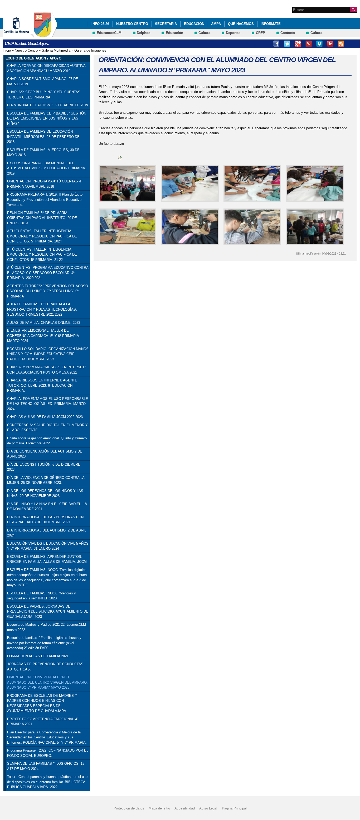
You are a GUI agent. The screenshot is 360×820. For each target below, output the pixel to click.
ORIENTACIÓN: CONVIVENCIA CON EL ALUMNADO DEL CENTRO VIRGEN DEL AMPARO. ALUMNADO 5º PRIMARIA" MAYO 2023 (47, 682)
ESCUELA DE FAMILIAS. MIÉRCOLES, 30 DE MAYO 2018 (43, 152)
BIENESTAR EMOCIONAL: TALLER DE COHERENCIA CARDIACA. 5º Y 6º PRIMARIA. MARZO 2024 (43, 336)
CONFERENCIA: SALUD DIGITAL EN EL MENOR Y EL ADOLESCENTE (47, 427)
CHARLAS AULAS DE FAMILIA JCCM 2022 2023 (45, 417)
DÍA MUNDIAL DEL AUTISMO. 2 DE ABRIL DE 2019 (47, 105)
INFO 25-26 (100, 24)
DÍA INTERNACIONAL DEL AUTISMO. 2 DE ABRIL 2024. (46, 533)
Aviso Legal (208, 808)
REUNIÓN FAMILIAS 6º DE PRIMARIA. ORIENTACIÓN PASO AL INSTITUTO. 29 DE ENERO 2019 (42, 218)
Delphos (143, 33)
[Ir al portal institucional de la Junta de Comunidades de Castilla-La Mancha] (23, 35)
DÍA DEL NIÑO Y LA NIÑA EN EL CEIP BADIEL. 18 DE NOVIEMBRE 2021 (47, 506)
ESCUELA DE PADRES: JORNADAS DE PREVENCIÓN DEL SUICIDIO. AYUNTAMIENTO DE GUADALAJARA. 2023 (47, 611)
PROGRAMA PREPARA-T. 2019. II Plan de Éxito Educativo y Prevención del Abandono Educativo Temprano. (44, 199)
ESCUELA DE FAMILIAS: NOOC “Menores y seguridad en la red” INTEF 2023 (41, 595)
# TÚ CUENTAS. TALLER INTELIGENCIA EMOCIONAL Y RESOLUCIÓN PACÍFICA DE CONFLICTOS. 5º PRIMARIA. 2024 (42, 236)
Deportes (233, 33)
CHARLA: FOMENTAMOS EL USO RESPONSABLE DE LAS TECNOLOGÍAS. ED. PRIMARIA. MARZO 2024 (47, 404)
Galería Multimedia (56, 50)
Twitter (287, 44)
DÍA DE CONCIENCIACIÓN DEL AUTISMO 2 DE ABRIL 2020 (44, 454)
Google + (298, 44)
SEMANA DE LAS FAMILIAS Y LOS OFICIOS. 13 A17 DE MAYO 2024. (45, 766)
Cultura (204, 33)
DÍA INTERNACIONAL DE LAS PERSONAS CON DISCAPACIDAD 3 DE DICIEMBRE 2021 (45, 519)
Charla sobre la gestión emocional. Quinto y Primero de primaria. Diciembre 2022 (47, 440)
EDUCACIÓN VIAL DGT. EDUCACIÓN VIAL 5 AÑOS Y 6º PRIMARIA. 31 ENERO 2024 (48, 546)
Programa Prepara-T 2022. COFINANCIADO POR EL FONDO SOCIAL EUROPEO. (47, 753)
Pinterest (308, 44)
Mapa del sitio (159, 808)
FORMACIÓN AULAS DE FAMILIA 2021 (38, 656)
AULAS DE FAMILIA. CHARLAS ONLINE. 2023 (43, 323)
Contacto (287, 33)
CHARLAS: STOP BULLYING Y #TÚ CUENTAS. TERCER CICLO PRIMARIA (44, 94)
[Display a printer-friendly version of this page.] (120, 157)
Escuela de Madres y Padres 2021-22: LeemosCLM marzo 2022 (46, 627)
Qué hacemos (241, 24)
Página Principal (234, 808)
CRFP (260, 33)
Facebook (276, 44)
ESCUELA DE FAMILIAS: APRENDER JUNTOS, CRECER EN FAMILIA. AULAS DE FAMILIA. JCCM (47, 559)
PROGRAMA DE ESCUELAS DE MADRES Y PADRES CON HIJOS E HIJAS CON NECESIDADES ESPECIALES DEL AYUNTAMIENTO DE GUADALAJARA (42, 703)
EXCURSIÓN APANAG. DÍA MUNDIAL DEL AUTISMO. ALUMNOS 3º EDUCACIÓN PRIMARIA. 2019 (46, 168)
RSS (341, 44)
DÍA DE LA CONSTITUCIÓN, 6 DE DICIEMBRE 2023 (43, 467)
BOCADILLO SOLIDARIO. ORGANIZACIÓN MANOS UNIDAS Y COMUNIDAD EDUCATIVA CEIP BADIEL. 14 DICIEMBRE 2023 (48, 354)
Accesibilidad (184, 808)
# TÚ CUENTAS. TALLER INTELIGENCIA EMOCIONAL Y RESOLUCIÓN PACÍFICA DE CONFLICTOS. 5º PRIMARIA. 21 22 (42, 254)
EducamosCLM (109, 33)
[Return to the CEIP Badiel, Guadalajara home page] (43, 35)
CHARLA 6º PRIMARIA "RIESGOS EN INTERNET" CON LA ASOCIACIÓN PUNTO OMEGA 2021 (46, 369)
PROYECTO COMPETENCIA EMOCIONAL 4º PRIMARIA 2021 (42, 721)
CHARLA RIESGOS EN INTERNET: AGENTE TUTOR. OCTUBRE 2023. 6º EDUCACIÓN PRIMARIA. (42, 385)
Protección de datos (129, 808)
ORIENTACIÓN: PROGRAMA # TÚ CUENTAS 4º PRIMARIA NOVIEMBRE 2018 (44, 183)
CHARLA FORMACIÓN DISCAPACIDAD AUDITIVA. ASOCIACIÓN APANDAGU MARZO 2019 (47, 68)
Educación (194, 24)
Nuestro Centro (132, 24)
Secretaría (166, 24)
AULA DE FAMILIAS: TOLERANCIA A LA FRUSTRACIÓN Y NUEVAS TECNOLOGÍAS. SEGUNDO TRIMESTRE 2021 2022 (42, 309)
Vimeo (319, 44)
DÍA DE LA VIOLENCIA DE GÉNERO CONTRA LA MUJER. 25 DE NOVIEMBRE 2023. (45, 480)
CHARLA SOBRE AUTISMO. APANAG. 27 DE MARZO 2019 (42, 81)
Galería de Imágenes (90, 50)
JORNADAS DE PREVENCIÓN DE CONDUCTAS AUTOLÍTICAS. (45, 666)
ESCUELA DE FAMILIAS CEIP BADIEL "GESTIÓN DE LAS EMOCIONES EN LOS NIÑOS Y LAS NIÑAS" (46, 118)
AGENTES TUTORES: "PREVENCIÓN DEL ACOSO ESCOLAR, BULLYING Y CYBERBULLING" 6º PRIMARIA (47, 291)
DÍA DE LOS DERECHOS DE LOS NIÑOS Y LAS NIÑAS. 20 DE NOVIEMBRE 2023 (45, 493)
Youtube (330, 44)
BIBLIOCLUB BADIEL (352, 44)
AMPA (216, 24)
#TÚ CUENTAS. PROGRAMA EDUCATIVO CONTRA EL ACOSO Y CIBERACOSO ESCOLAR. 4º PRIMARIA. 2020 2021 (47, 273)
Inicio (7, 50)
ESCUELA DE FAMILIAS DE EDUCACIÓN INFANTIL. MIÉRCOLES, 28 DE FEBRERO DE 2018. (43, 137)
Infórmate (271, 24)
